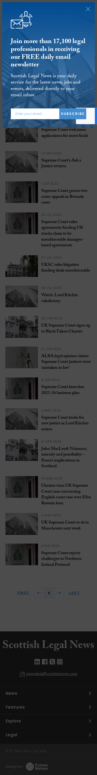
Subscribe (73, 113)
